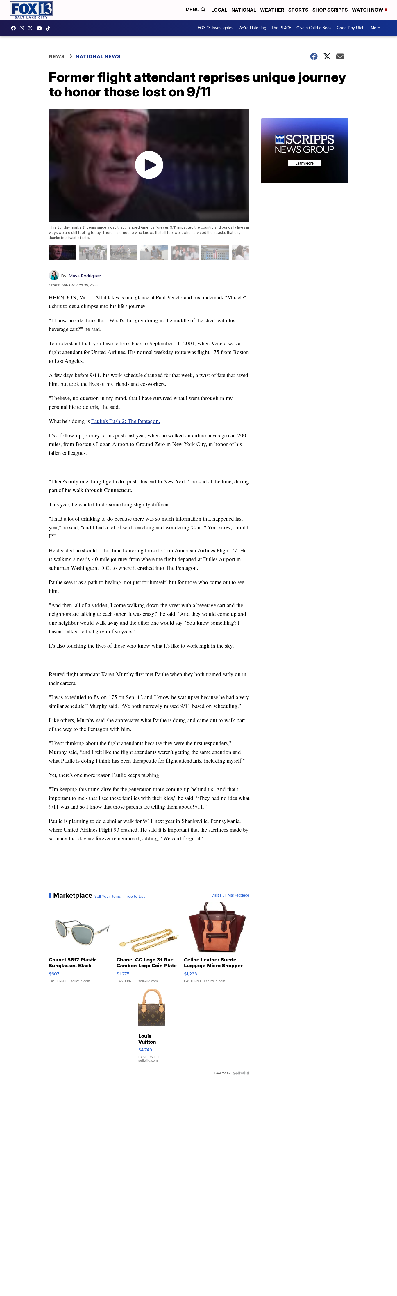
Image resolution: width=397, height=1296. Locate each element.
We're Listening (252, 28)
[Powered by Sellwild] (241, 1073)
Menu (193, 9)
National (243, 10)
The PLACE (281, 28)
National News (98, 56)
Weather (272, 10)
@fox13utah (49, 28)
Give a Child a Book (314, 28)
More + (377, 28)
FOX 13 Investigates (215, 28)
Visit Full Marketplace (230, 895)
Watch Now (368, 10)
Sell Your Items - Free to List (119, 896)
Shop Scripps (330, 10)
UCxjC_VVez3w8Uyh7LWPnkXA (41, 28)
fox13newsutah (15, 28)
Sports (298, 10)
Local (219, 10)
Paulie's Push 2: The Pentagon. (125, 421)
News (57, 56)
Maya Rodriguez (85, 276)
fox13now (23, 28)
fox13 (31, 28)
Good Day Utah (350, 28)
